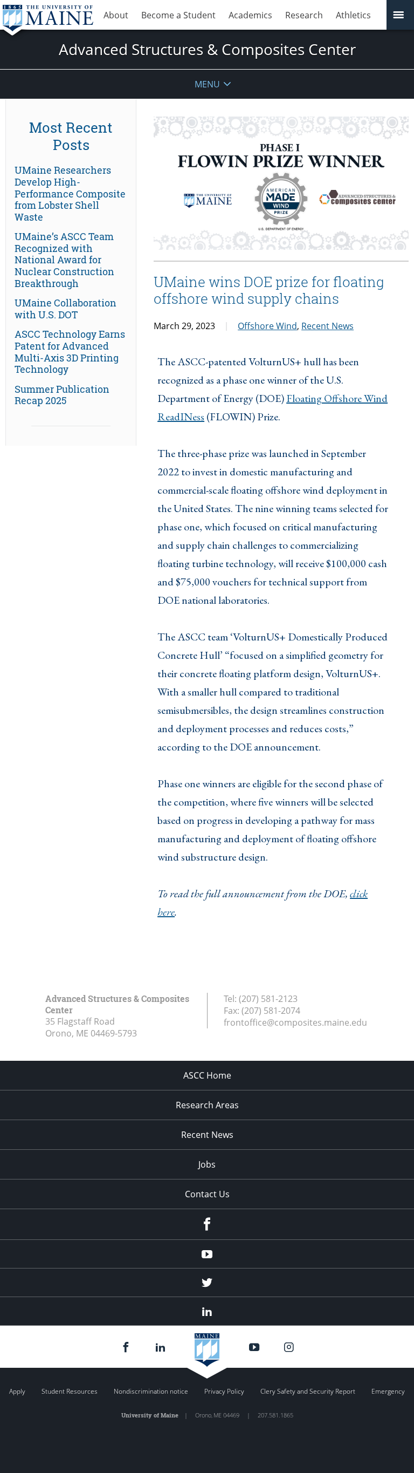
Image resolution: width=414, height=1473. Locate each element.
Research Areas (207, 1105)
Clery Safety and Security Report (307, 1391)
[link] (71, 194)
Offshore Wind (267, 326)
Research (304, 15)
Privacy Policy (224, 1391)
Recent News (327, 326)
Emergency (388, 1391)
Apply (17, 1391)
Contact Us (207, 1194)
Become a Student (178, 15)
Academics (250, 15)
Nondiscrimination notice (151, 1391)
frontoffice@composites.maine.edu (295, 1022)
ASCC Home (207, 1075)
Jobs (207, 1164)
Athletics (353, 15)
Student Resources (70, 1391)
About (116, 15)
